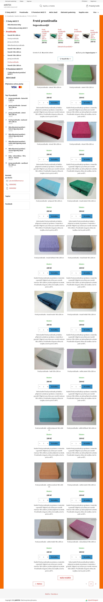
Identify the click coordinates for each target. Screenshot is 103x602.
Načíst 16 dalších (65, 578)
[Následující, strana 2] (91, 584)
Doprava (29, 1)
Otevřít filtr (65, 59)
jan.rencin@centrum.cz (16, 181)
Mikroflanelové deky (14, 25)
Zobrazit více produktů (65, 47)
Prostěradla (11, 32)
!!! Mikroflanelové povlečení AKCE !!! (17, 73)
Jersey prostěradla (13, 42)
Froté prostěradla (13, 38)
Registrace (93, 1)
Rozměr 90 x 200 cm (14, 35)
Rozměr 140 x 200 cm (14, 49)
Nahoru (39, 584)
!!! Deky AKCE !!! (12, 21)
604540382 (12, 184)
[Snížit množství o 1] (39, 103)
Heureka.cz (54, 594)
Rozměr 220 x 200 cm (14, 65)
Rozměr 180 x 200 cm (14, 55)
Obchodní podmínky (10, 1)
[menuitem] (11, 12)
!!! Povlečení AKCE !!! (14, 69)
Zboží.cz (47, 594)
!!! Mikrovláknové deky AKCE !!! (18, 28)
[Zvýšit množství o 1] (47, 103)
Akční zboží (10, 78)
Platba (21, 1)
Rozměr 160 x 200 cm (14, 52)
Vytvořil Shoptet (93, 600)
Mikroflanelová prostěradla (16, 45)
